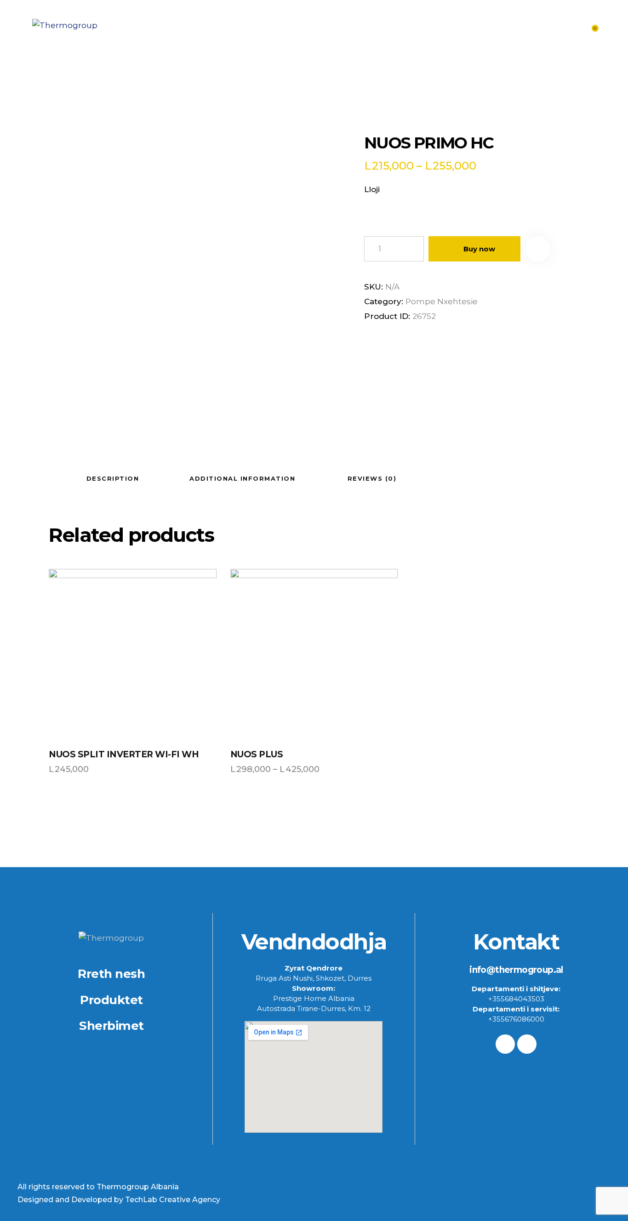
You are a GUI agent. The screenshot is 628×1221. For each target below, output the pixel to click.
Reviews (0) (372, 478)
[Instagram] (527, 1044)
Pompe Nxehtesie (441, 301)
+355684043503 (516, 998)
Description (112, 478)
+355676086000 (516, 1019)
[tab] (112, 478)
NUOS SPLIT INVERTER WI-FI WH (124, 754)
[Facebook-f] (505, 1044)
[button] (537, 248)
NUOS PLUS (256, 754)
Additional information (242, 478)
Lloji (372, 189)
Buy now (479, 248)
